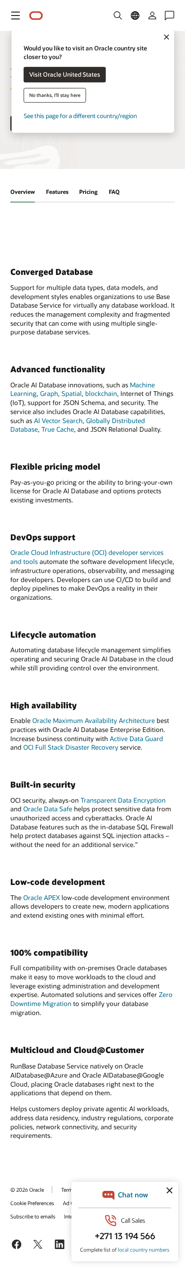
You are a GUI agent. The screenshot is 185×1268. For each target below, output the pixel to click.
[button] (15, 15)
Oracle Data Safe (47, 808)
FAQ (114, 191)
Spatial (72, 393)
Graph (49, 393)
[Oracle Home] (36, 15)
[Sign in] (152, 15)
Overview (22, 191)
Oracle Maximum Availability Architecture (93, 720)
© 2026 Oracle (27, 1189)
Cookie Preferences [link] (32, 1202)
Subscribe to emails (33, 1216)
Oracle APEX (41, 897)
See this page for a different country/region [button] (80, 116)
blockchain (101, 393)
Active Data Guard (136, 738)
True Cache (57, 429)
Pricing (88, 191)
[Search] (118, 15)
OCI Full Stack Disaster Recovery (70, 747)
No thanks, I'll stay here (54, 95)
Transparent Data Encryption (123, 800)
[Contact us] (169, 15)
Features (57, 191)
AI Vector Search (58, 420)
